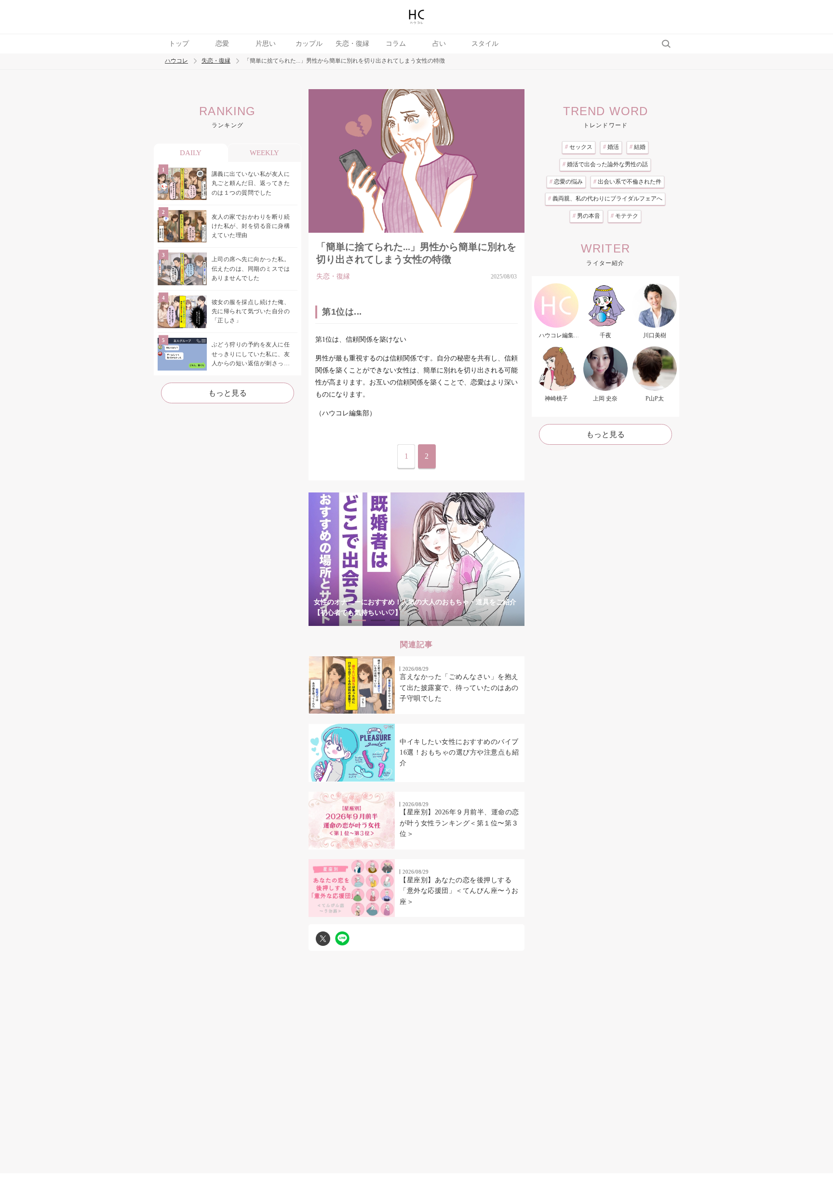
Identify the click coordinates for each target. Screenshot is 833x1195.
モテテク (624, 215)
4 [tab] (416, 620)
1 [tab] (358, 620)
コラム (396, 43)
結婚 (637, 147)
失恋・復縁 (352, 43)
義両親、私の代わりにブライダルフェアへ (605, 198)
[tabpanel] (416, 559)
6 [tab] (455, 620)
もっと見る (227, 393)
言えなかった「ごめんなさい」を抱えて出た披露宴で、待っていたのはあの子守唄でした (459, 687)
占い (439, 43)
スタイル (484, 43)
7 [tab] (474, 620)
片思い (265, 43)
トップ (179, 43)
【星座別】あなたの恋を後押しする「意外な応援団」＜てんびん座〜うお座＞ (459, 890)
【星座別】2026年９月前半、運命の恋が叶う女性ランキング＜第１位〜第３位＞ (459, 823)
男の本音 (586, 215)
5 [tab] (436, 620)
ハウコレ (176, 61)
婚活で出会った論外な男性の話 (605, 164)
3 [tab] (397, 620)
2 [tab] (378, 620)
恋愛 (222, 43)
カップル (309, 43)
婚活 (611, 147)
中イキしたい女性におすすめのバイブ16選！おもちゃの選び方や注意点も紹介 (459, 752)
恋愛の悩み (566, 181)
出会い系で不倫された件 (627, 181)
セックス (578, 147)
